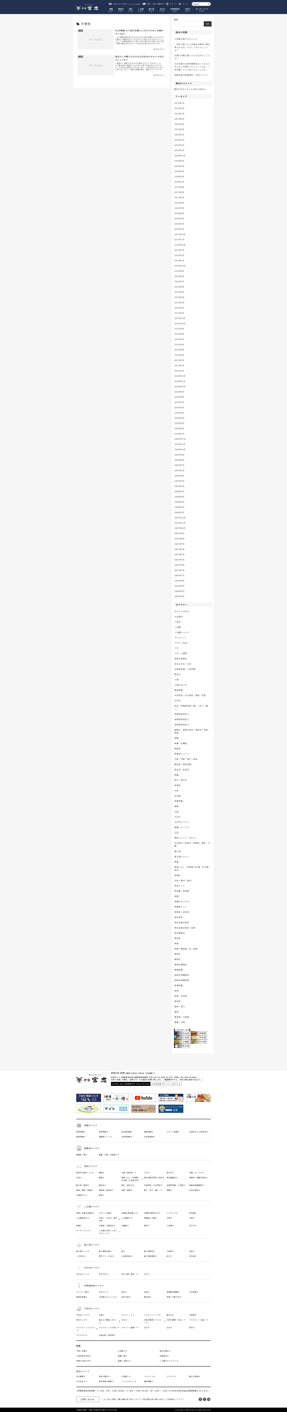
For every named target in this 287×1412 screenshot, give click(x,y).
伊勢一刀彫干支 (173, 1297)
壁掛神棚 (80, 1137)
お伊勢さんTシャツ (107, 1297)
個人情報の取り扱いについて (129, 1399)
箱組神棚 (147, 1132)
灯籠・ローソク (195, 1172)
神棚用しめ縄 (149, 1218)
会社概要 (80, 1376)
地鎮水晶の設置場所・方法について (191, 75)
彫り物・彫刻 (81, 1185)
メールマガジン (127, 1381)
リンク (179, 1399)
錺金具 (101, 1185)
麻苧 (146, 1225)
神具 (130, 10)
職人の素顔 (194, 1376)
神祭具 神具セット (84, 1172)
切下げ (192, 1225)
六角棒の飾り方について (185, 39)
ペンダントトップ (151, 1315)
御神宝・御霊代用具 (197, 1177)
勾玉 (123, 1320)
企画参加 (163, 1356)
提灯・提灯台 (127, 1185)
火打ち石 (102, 1274)
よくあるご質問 (110, 1399)
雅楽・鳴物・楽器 (83, 1190)
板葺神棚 (102, 1132)
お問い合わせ (88, 1399)
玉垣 (78, 1177)
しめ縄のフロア (92, 1206)
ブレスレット (126, 1315)
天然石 (187, 10)
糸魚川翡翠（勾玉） (175, 1320)
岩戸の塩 (125, 1297)
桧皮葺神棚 (126, 1132)
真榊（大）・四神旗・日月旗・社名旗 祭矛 (130, 1178)
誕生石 (169, 1315)
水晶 (101, 1315)
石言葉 (192, 1315)
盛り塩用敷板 (149, 1256)
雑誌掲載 (147, 1381)
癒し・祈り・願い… (152, 1190)
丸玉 (146, 1327)
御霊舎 (121, 10)
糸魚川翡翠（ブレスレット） (153, 1321)
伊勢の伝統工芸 (82, 1361)
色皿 (191, 1251)
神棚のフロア (90, 1125)
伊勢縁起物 (174, 10)
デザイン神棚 (172, 1132)
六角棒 (169, 1225)
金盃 (146, 1292)
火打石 (162, 10)
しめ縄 (140, 10)
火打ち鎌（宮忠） (128, 1274)
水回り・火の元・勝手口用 (108, 1219)
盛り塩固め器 (104, 1251)
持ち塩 (192, 1256)
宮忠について (83, 1371)
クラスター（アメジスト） (85, 1328)
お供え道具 (194, 1190)
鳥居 (101, 1195)
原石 (191, 1327)
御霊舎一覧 (81, 1154)
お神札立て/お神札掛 (198, 1132)
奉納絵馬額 (81, 1297)
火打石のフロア (92, 1267)
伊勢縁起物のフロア (94, 1285)
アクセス (170, 1376)
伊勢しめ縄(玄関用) (84, 1213)
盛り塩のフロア (92, 1244)
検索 (176, 19)
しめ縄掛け (126, 1218)
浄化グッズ (80, 1320)
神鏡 (101, 1172)
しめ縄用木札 (81, 1218)
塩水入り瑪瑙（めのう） (107, 1321)
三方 (146, 1172)
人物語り (121, 1351)
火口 (146, 1274)
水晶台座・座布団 (106, 1335)
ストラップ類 (81, 1292)
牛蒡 (168, 1218)
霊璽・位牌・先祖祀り (108, 1154)
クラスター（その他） (108, 1327)
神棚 (111, 10)
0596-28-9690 (142, 1084)
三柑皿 (169, 1251)
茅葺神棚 (80, 1132)
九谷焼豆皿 (126, 1256)
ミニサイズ (171, 1213)
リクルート (148, 1376)
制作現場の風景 (105, 1381)
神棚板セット (104, 1137)
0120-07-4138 (118, 1073)
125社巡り (80, 1381)
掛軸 (168, 1190)
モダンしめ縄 (104, 1213)
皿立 (168, 1256)
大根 (191, 1218)
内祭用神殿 (126, 1137)
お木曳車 (193, 1292)
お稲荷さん (81, 1195)
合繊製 (124, 1225)
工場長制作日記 (82, 1356)
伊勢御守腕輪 (172, 1292)
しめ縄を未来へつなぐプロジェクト (108, 1231)
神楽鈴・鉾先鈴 (105, 1190)
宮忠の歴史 (164, 1351)
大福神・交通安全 (106, 1225)
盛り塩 (151, 10)
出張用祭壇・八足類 (175, 1185)
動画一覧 (121, 1356)
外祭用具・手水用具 (152, 1185)
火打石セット (81, 1274)
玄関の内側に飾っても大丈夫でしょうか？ (192, 57)
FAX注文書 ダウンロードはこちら (166, 1084)
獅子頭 (147, 1297)
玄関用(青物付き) (151, 1213)
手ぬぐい (102, 1292)
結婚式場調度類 (195, 1185)
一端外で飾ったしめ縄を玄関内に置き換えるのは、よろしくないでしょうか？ (192, 47)
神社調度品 (171, 1177)
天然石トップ (81, 1315)
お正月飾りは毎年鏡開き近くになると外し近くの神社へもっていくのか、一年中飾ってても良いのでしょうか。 (192, 66)
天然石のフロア (92, 1308)
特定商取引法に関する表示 (153, 1399)
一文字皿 (80, 1256)
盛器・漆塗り (123, 1361)
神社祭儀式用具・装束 (153, 1177)
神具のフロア (90, 1166)
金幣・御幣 (126, 1190)
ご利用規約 (170, 1399)
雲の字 (169, 1172)
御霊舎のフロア (92, 1148)
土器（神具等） (127, 1172)
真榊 (101, 1177)
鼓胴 (78, 1225)
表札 (123, 1292)
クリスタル (81, 1335)
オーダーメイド (202, 10)
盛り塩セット (81, 1251)
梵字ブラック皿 (105, 1256)
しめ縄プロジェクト (168, 1361)
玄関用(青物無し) (128, 1213)
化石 (168, 1327)
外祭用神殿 (148, 1137)
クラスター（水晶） (197, 1320)
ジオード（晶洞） (128, 1327)
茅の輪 (192, 1213)
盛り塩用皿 (148, 1251)
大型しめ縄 (81, 1351)
